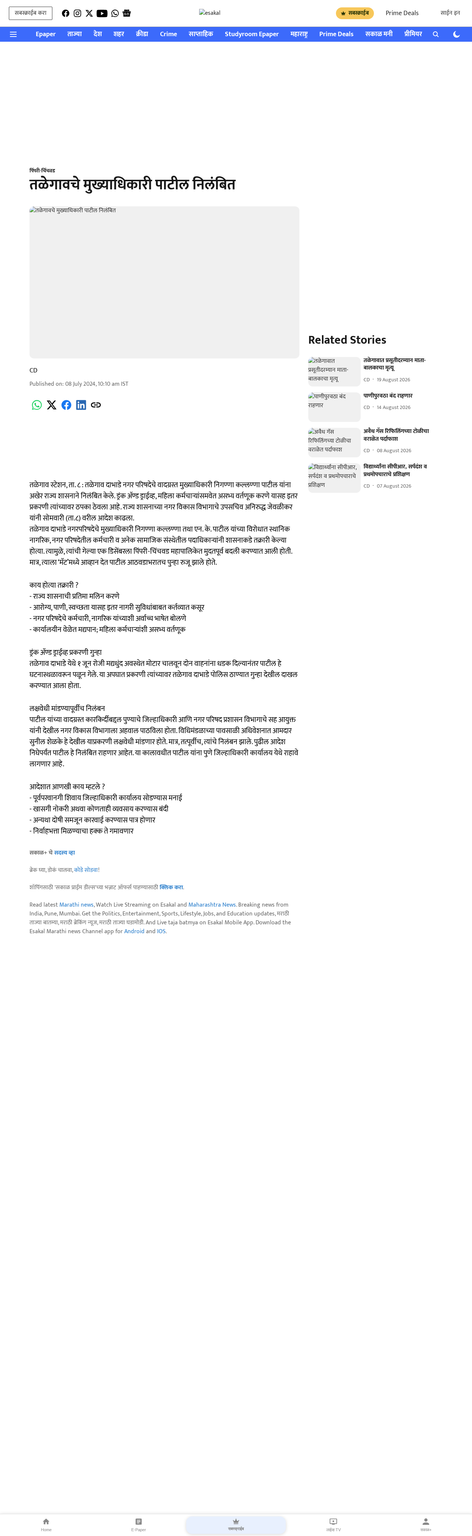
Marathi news (76, 905)
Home (46, 1530)
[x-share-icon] (52, 409)
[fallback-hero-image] (334, 371)
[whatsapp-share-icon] (37, 409)
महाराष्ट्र (299, 34)
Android (134, 932)
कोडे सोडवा (86, 870)
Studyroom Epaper (252, 34)
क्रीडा (142, 34)
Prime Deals (402, 13)
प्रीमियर (413, 34)
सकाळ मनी (379, 34)
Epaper (46, 34)
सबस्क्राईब (358, 13)
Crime (168, 34)
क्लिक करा (171, 888)
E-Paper (138, 1530)
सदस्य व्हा (64, 853)
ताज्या (74, 34)
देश (98, 34)
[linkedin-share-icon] (81, 409)
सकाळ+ (425, 1530)
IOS (161, 932)
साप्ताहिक (201, 34)
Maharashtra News (212, 905)
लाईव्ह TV (333, 1530)
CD (34, 370)
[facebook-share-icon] (66, 409)
